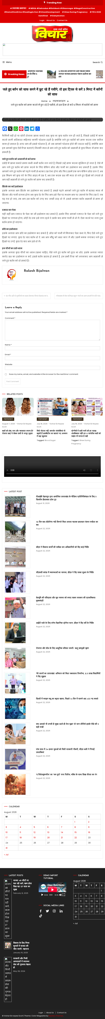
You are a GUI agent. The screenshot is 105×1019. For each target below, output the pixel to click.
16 (89, 832)
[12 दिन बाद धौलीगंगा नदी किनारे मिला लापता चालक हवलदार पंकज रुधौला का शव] (17, 531)
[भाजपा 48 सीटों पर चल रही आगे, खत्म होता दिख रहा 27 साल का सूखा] (8, 909)
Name (8, 344)
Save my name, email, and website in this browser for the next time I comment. (43, 374)
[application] (52, 890)
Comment (10, 318)
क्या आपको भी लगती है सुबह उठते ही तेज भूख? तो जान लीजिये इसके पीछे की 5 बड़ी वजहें (67, 725)
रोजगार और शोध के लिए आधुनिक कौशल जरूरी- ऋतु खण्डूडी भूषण (62, 648)
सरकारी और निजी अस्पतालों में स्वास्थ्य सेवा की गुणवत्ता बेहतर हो (22, 963)
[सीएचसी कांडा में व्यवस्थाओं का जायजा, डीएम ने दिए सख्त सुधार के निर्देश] (17, 582)
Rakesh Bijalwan (36, 271)
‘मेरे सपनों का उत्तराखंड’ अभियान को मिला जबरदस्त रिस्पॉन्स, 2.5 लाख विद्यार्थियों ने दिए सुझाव (68, 675)
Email (8, 354)
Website (8, 364)
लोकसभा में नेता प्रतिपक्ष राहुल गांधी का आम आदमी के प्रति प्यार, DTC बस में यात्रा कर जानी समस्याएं (79, 296)
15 (76, 832)
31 (7, 848)
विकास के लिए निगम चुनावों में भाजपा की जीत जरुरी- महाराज (21, 946)
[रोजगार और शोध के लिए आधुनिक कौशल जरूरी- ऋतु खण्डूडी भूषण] (17, 658)
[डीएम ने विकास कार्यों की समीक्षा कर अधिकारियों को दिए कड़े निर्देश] (17, 557)
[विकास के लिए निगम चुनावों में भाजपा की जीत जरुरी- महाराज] (8, 945)
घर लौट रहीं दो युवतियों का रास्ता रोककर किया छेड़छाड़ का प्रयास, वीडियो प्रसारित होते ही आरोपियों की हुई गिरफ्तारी (28, 296)
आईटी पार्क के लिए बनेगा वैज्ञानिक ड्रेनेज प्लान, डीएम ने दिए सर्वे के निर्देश (65, 623)
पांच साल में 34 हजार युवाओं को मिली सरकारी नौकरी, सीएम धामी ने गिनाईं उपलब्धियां (65, 751)
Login (42, 20)
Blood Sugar (50, 440)
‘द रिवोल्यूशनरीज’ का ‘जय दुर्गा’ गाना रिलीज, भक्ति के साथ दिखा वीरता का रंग (66, 775)
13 (48, 832)
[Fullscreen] (63, 894)
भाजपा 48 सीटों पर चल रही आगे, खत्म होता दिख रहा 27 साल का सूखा (22, 885)
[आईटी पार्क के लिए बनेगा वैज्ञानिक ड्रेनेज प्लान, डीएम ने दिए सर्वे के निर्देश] (17, 633)
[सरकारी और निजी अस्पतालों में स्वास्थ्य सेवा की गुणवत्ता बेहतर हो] (8, 979)
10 (7, 832)
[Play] (42, 894)
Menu (9, 62)
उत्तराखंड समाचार (19, 8)
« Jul (6, 854)
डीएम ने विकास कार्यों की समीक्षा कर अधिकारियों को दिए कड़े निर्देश (62, 547)
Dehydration (58, 15)
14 (62, 832)
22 (76, 837)
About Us (50, 20)
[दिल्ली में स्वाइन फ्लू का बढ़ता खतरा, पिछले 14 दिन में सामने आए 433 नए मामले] (17, 708)
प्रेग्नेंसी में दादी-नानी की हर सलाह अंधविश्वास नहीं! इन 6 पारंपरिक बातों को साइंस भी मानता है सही (86, 433)
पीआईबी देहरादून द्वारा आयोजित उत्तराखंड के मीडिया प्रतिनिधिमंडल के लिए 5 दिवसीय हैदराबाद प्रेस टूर (66, 498)
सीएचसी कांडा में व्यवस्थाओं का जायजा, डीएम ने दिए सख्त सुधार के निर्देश (65, 572)
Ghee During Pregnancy (76, 12)
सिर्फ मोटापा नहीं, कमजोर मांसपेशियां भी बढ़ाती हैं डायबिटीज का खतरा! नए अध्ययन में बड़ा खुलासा (52, 433)
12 (34, 832)
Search (96, 62)
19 (35, 837)
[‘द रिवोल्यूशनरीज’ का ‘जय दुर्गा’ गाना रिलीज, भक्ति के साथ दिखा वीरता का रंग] (17, 784)
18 (21, 837)
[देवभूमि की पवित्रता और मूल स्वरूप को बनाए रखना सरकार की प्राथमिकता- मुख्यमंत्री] (17, 607)
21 (62, 837)
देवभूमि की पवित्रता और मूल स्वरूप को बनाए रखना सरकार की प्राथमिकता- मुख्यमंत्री (66, 599)
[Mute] (60, 894)
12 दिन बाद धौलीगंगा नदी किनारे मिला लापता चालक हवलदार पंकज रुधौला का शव (71, 74)
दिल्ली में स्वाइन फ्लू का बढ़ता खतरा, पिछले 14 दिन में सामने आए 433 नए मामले (67, 699)
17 (7, 837)
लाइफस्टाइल (8, 419)
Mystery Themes (56, 1015)
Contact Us (62, 20)
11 (20, 832)
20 (48, 837)
